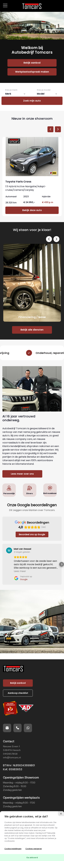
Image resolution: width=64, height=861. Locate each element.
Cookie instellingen (12, 849)
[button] (2, 564)
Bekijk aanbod (32, 62)
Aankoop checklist (18, 693)
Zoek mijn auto (32, 100)
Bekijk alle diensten (32, 329)
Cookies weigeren (33, 849)
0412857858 (10, 753)
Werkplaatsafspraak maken (32, 71)
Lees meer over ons (22, 473)
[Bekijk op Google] (9, 550)
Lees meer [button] (20, 571)
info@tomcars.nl (12, 757)
